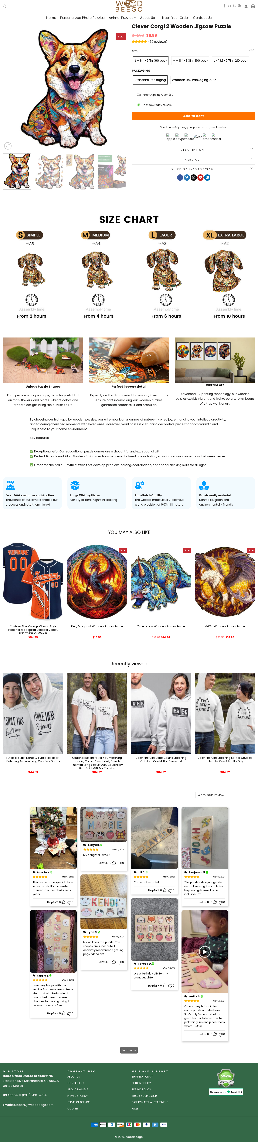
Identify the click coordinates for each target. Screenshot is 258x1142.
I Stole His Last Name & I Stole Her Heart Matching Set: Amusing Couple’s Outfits (33, 759)
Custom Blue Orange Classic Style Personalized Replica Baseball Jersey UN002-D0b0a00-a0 (33, 630)
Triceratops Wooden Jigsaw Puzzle (161, 626)
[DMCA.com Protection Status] (226, 1078)
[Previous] (10, 88)
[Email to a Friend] (194, 177)
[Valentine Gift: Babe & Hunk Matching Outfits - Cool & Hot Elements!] (161, 713)
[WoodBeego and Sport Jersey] (129, 6)
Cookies (73, 1108)
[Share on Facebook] (180, 177)
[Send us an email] (229, 6)
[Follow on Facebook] (224, 6)
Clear (252, 49)
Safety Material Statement (150, 1102)
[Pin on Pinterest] (200, 177)
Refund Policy (141, 1089)
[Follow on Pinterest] (239, 6)
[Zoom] (8, 146)
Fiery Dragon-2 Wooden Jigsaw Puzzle (97, 626)
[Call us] (234, 6)
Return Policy (141, 1083)
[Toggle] (251, 149)
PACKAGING (141, 70)
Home (51, 18)
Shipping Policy (142, 1076)
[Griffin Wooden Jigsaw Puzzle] (225, 582)
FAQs (135, 1108)
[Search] (4, 6)
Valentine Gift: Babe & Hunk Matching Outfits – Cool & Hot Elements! (161, 759)
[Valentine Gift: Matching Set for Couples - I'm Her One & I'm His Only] (225, 713)
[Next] (119, 88)
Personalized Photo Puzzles (82, 18)
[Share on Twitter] (187, 177)
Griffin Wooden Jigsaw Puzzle (225, 626)
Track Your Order (175, 18)
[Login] (246, 6)
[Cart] (253, 6)
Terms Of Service (78, 1102)
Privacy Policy (77, 1096)
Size (134, 51)
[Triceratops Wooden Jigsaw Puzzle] (161, 582)
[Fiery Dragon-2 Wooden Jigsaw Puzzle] (97, 582)
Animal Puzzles (121, 18)
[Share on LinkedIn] (207, 177)
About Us (147, 18)
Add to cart (193, 115)
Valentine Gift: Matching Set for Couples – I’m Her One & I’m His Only (225, 759)
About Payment (77, 1089)
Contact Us (202, 18)
